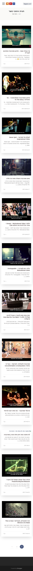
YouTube (10, 3)
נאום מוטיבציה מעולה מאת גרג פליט (18, 178)
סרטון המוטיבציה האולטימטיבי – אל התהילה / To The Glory (18, 98)
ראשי (20, 14)
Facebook (14, 3)
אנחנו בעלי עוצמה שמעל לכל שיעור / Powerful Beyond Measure (18, 480)
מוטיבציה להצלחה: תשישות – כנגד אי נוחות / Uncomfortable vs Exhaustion (17, 365)
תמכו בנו (7, 3)
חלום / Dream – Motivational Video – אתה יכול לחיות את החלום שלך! (17, 224)
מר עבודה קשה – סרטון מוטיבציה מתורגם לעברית (16, 52)
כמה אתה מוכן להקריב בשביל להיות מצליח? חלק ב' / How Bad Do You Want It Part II (16, 317)
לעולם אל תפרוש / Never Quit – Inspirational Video (19, 138)
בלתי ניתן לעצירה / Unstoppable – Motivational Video (19, 269)
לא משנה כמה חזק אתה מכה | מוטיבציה (17, 434)
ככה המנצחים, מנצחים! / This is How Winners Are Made (17, 522)
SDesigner (19, 568)
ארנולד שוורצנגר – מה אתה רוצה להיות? (17, 411)
